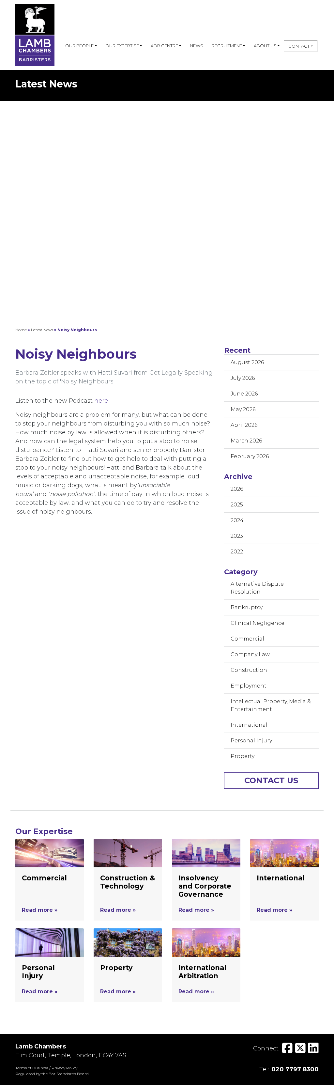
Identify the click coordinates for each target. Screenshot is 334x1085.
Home (21, 329)
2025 (237, 505)
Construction (249, 670)
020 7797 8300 (295, 1069)
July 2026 (243, 378)
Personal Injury (251, 740)
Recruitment (227, 45)
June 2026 (244, 394)
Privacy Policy (64, 1067)
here (102, 400)
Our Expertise (122, 45)
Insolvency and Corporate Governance (204, 886)
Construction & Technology (127, 882)
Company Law (250, 654)
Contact (299, 46)
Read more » (39, 910)
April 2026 (244, 425)
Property (242, 756)
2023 (237, 536)
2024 (237, 520)
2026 (237, 489)
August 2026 (247, 362)
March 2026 (246, 441)
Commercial (247, 639)
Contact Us (271, 780)
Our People (79, 45)
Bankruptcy (247, 607)
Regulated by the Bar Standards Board (52, 1073)
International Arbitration (202, 972)
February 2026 (250, 456)
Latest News (42, 329)
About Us (265, 45)
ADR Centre (164, 45)
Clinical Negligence (257, 623)
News (196, 45)
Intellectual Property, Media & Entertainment (271, 705)
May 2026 (243, 409)
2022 (237, 552)
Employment (248, 686)
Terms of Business (31, 1067)
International (249, 725)
